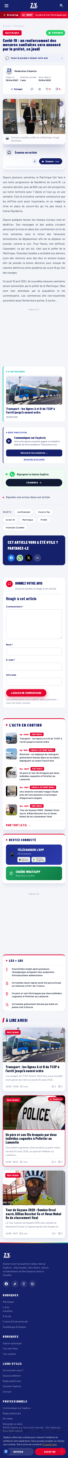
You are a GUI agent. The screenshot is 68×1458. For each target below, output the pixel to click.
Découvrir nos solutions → (34, 452)
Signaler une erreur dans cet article (26, 497)
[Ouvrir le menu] (6, 5)
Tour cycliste (9, 1353)
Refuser (18, 1451)
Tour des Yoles (10, 1348)
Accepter (49, 1451)
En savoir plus (50, 1444)
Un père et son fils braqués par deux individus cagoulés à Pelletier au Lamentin (31, 1138)
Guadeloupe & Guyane (14, 1326)
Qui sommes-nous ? (13, 1370)
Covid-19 (10, 519)
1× (35, 161)
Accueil (6, 26)
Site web (11, 674)
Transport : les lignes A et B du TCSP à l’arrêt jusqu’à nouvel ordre (32, 1069)
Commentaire (14, 606)
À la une (7, 1316)
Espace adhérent (12, 1375)
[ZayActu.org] (34, 5)
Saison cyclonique (12, 1343)
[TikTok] (15, 1283)
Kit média (8, 1418)
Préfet (44, 519)
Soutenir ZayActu (12, 1386)
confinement (24, 511)
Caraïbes (8, 1310)
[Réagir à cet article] (32, 89)
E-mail (10, 659)
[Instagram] (23, 1283)
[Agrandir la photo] (34, 116)
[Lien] (37, 557)
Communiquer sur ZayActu (17, 1407)
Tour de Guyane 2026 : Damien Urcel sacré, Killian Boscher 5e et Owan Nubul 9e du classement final (33, 1214)
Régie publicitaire (12, 1380)
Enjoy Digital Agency (12, 1430)
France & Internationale (15, 1321)
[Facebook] (11, 557)
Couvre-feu (44, 511)
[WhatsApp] (19, 557)
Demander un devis (12, 1423)
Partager (18, 89)
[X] (28, 557)
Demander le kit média (34, 459)
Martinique (19, 26)
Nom (9, 644)
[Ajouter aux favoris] (39, 89)
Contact (7, 1391)
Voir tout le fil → (18, 825)
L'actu (6, 1307)
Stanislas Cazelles (15, 527)
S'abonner (57, 32)
